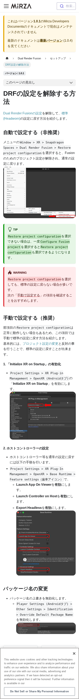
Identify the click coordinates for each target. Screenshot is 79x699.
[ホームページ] (7, 58)
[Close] (74, 653)
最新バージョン (51, 40)
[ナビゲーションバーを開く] (6, 6)
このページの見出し (20, 82)
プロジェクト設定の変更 (40, 343)
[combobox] (66, 6)
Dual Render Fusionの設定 (22, 113)
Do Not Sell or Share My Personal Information (39, 691)
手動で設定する (28, 295)
